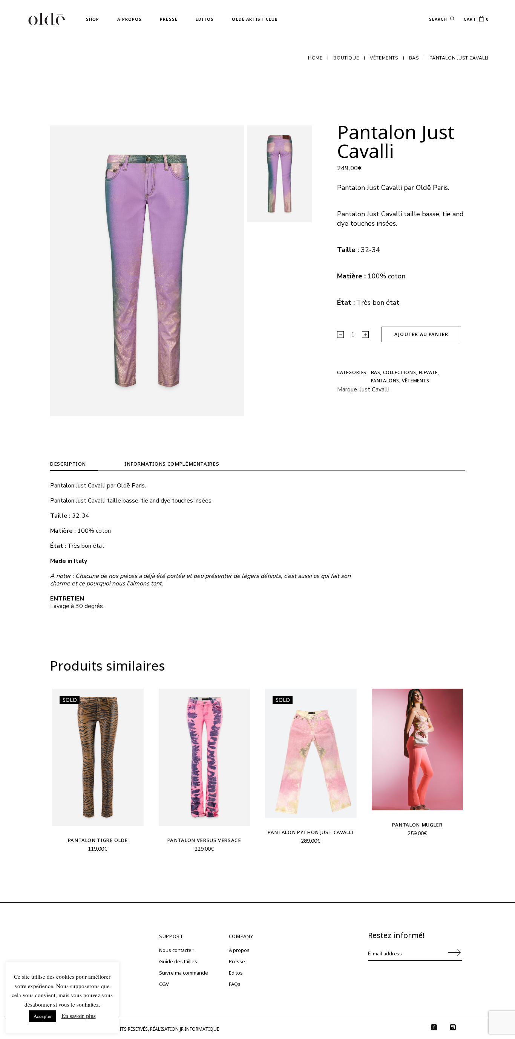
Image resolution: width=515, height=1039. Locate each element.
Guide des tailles (178, 961)
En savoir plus (78, 1015)
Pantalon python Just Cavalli (311, 832)
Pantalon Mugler (417, 824)
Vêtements (415, 380)
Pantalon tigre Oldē (98, 840)
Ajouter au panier (421, 334)
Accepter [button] (43, 1016)
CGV (164, 984)
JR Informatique (199, 1029)
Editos (236, 972)
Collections (399, 372)
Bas (375, 372)
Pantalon (351, 187)
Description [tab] (68, 464)
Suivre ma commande (183, 972)
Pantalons (385, 380)
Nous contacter (176, 950)
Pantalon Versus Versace (204, 840)
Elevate (428, 372)
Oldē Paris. (432, 187)
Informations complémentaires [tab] (171, 464)
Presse (237, 961)
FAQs (235, 984)
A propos (239, 950)
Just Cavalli (374, 389)
